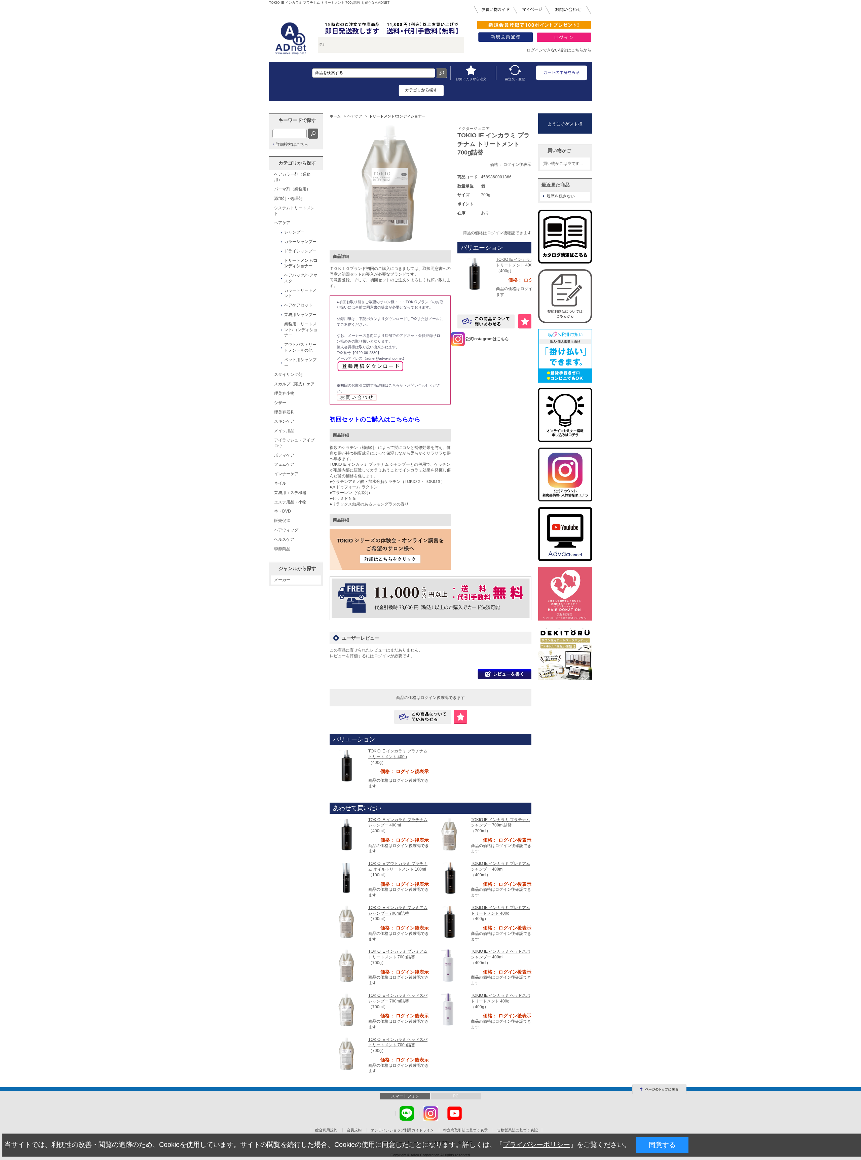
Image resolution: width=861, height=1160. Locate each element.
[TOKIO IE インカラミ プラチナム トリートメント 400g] (474, 273)
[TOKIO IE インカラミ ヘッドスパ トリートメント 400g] (449, 1009)
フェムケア (284, 464)
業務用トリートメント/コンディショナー (300, 330)
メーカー (282, 579)
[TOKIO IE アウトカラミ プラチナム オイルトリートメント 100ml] (346, 877)
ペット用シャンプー (300, 362)
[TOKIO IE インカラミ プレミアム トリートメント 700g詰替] (346, 965)
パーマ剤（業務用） (292, 189)
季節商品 (282, 549)
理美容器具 (284, 412)
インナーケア (286, 473)
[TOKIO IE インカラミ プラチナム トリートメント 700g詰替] (390, 182)
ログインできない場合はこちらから (559, 50)
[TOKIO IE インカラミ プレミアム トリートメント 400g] (449, 921)
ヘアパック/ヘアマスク (300, 278)
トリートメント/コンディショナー (300, 263)
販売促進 (282, 520)
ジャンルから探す (297, 568)
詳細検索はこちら (292, 144)
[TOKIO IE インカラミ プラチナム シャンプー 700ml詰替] (449, 833)
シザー (280, 402)
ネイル (280, 483)
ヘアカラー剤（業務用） (292, 177)
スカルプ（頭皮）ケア (294, 384)
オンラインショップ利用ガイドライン (402, 1130)
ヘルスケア (284, 539)
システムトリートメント (294, 211)
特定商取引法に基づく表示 (465, 1130)
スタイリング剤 (288, 374)
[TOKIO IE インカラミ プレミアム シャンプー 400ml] (449, 877)
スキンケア (284, 421)
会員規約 (354, 1130)
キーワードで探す (297, 120)
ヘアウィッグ (286, 530)
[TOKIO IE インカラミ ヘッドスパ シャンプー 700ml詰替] (346, 1009)
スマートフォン (405, 1096)
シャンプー (294, 232)
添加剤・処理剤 (288, 198)
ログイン (382, 656)
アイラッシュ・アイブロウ (294, 443)
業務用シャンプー (300, 314)
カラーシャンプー (300, 241)
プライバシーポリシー (536, 1144)
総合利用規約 (326, 1130)
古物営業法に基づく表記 (517, 1130)
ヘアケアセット (298, 305)
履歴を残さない (561, 196)
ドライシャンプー (300, 251)
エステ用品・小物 (290, 502)
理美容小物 (284, 393)
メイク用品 (284, 430)
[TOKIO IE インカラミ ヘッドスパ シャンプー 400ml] (449, 965)
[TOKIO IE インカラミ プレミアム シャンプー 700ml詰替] (346, 921)
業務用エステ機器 (290, 492)
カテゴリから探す (297, 163)
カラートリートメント (300, 293)
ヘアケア (282, 222)
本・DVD (282, 511)
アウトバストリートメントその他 (300, 347)
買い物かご (559, 150)
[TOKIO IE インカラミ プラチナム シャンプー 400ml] (346, 833)
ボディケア (284, 455)
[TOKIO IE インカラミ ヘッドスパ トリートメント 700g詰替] (346, 1053)
